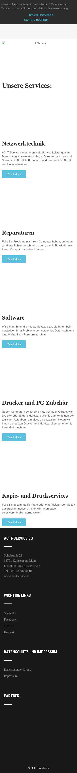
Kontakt (9, 632)
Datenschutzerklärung (17, 669)
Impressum (11, 676)
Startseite (9, 613)
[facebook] (53, 20)
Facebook (10, 619)
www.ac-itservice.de (16, 576)
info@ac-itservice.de (41, 15)
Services (9, 625)
